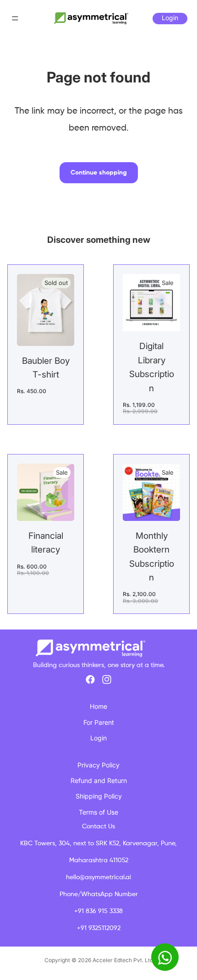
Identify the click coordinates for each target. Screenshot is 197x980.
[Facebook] (90, 679)
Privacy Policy (98, 765)
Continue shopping (99, 173)
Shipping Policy (99, 796)
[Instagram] (106, 679)
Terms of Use (98, 812)
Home (98, 706)
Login (170, 18)
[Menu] (15, 18)
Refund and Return (99, 780)
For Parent (98, 722)
